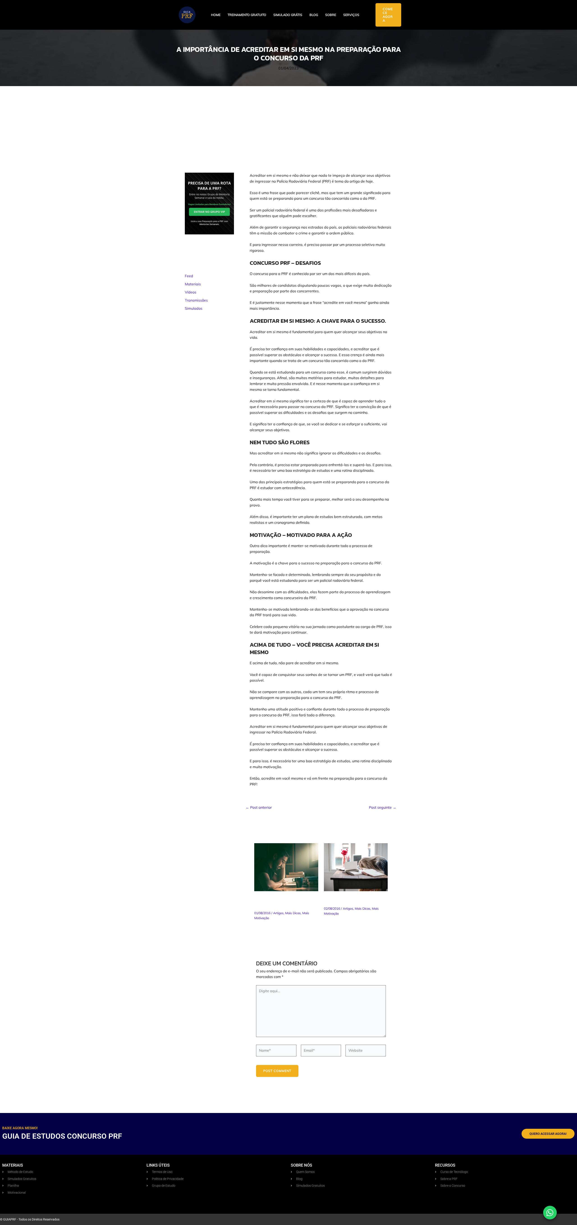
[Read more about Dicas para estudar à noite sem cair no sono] (356, 867)
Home (215, 15)
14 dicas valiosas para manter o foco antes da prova (282, 901)
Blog (313, 15)
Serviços (351, 15)
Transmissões (196, 300)
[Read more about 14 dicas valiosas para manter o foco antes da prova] (286, 867)
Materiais (193, 284)
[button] (388, 14)
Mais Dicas (293, 913)
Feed (189, 276)
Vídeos (190, 292)
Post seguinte (382, 807)
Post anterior (259, 807)
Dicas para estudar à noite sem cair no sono (354, 899)
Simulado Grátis (287, 15)
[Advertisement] (288, 119)
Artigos (278, 913)
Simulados (193, 308)
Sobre (330, 15)
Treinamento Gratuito (247, 15)
